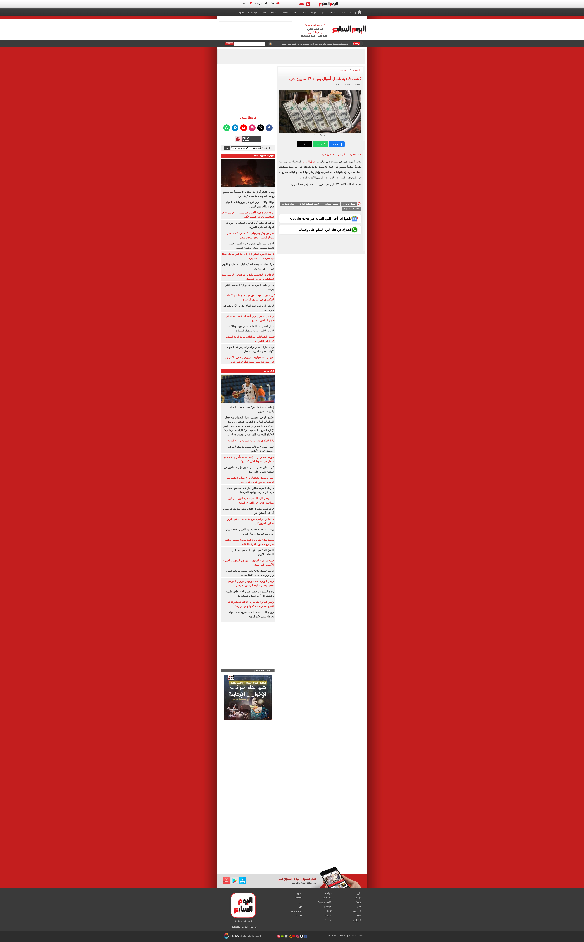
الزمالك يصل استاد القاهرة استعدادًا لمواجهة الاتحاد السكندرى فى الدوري (317, 44)
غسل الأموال (309, 161)
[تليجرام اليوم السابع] (235, 127)
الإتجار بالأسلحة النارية (309, 204)
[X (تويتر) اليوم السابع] (260, 127)
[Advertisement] (292, 843)
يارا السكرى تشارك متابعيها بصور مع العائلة (251, 440)
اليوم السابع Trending (264, 155)
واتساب (318, 144)
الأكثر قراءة (269, 371)
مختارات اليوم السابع (263, 670)
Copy (227, 148)
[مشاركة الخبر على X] (304, 144)
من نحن (253, 926)
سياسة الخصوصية (239, 926)
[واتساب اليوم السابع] (226, 127)
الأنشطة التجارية (351, 209)
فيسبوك (334, 144)
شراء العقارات (288, 204)
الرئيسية (356, 70)
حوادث (343, 70)
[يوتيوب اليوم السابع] (243, 127)
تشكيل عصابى (331, 204)
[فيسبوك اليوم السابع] (269, 127)
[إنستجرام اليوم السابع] (252, 127)
